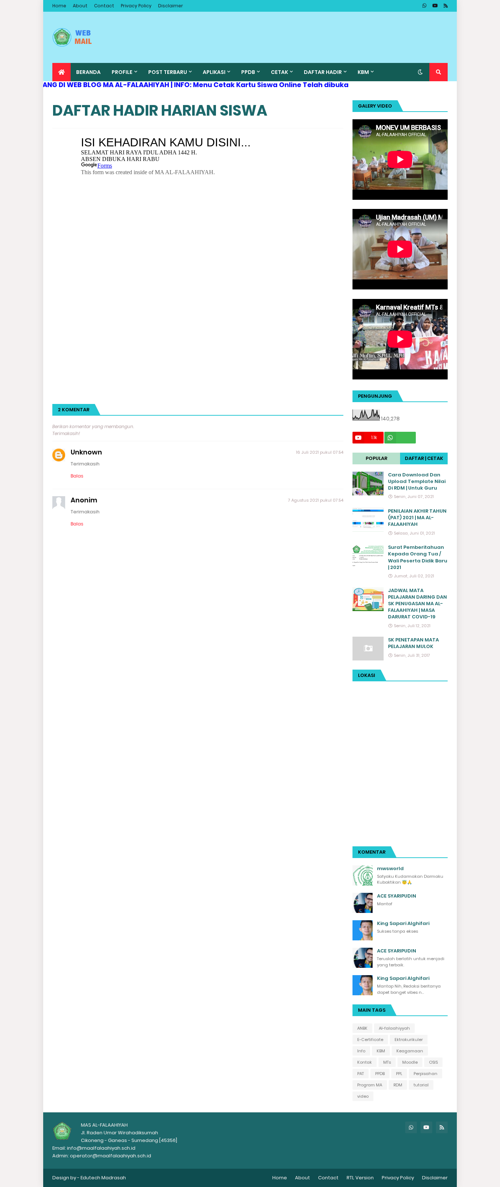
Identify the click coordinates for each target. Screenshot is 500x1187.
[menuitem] (61, 72)
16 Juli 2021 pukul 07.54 (319, 452)
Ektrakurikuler (409, 1039)
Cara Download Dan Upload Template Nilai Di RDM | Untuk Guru (416, 481)
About (80, 6)
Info (361, 1051)
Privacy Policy (136, 6)
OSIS (433, 1062)
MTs (387, 1062)
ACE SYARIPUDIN (396, 896)
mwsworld (390, 868)
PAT (360, 1073)
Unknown (86, 452)
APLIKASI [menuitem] (214, 72)
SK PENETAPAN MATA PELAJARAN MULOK (413, 643)
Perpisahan (425, 1073)
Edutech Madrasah (103, 1177)
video (363, 1096)
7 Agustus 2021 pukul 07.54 (315, 500)
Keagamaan (409, 1051)
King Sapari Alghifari (403, 923)
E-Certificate (370, 1039)
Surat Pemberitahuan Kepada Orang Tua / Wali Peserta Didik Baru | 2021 (417, 557)
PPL (399, 1073)
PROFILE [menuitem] (122, 72)
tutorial (421, 1085)
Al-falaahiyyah (394, 1028)
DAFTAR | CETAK (424, 458)
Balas (77, 476)
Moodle (410, 1062)
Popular (376, 458)
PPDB (380, 1073)
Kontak (364, 1062)
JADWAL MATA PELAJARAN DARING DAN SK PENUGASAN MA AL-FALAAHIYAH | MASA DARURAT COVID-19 (417, 604)
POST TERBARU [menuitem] (167, 72)
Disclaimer (170, 6)
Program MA (369, 1085)
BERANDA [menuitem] (88, 72)
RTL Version (360, 1177)
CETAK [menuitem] (279, 72)
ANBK (362, 1028)
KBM (381, 1051)
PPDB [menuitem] (248, 72)
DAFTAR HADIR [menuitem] (323, 72)
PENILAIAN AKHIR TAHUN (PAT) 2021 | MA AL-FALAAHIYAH (417, 518)
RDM (397, 1085)
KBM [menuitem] (363, 72)
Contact (104, 6)
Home (59, 6)
